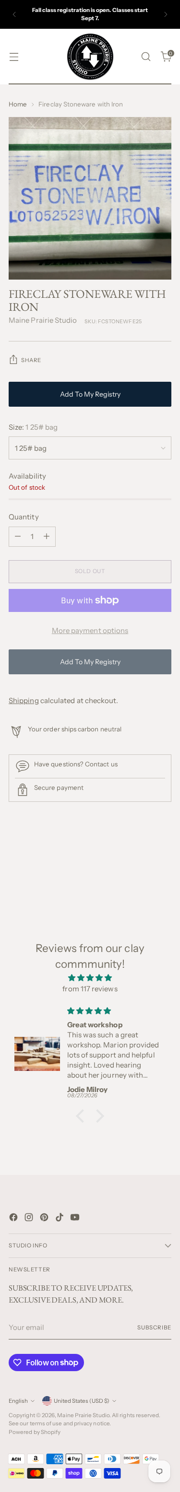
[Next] (165, 14)
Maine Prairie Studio (43, 320)
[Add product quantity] (46, 536)
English (18, 1401)
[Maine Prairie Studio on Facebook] (14, 1218)
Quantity (24, 516)
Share (31, 360)
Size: (33, 427)
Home (18, 104)
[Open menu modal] (14, 57)
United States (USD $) (81, 1401)
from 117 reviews (89, 988)
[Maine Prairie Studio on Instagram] (30, 1218)
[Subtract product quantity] (17, 536)
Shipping (24, 700)
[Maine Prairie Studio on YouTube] (76, 1218)
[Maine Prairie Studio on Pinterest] (45, 1218)
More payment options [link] (90, 630)
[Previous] (14, 14)
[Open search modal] (146, 57)
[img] (90, 978)
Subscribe (154, 1327)
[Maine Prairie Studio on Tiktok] (60, 1218)
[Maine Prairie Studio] (90, 57)
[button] (82, 1116)
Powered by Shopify (34, 1432)
